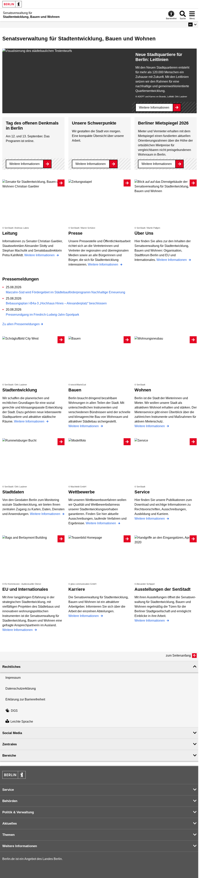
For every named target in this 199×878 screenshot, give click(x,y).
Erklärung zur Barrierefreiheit (25, 699)
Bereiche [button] (9, 755)
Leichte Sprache (21, 721)
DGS (14, 710)
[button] (192, 24)
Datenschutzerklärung (20, 688)
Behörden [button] (9, 801)
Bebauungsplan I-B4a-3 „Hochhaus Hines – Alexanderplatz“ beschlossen (56, 303)
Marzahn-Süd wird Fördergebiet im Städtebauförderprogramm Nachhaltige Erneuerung (65, 292)
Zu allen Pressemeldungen (21, 324)
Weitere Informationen (154, 107)
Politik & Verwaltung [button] (18, 812)
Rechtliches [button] (11, 667)
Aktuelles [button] (9, 823)
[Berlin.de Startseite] (12, 4)
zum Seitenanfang (178, 655)
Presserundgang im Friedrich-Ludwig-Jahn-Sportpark (42, 314)
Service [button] (8, 790)
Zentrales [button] (9, 744)
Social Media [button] (12, 733)
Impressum (13, 677)
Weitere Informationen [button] (19, 846)
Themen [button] (8, 835)
